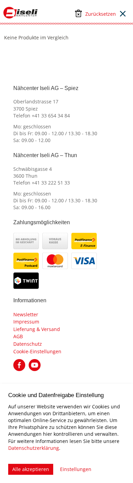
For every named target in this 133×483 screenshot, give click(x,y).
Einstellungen (75, 469)
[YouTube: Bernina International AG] (35, 364)
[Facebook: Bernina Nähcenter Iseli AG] (19, 364)
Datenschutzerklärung (33, 448)
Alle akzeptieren (30, 469)
